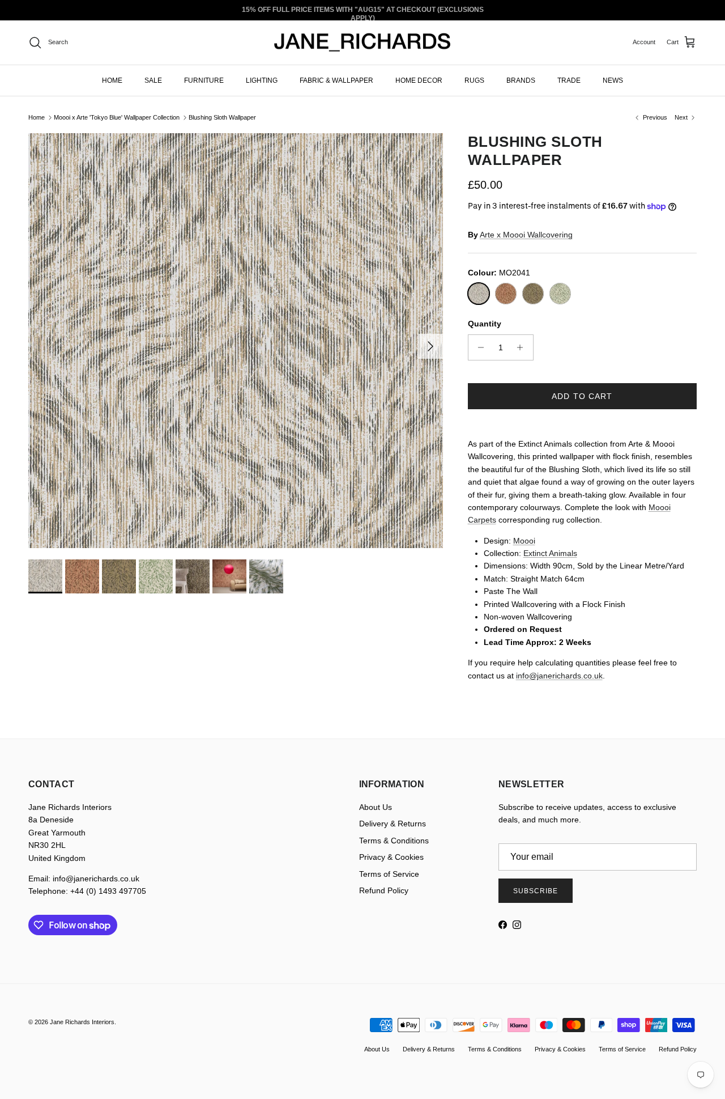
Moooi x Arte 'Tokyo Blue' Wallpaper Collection (117, 117)
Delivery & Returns (392, 823)
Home (36, 117)
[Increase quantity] (523, 347)
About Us (375, 807)
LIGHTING (262, 80)
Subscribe (535, 891)
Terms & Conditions (394, 840)
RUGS (474, 80)
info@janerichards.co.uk (559, 675)
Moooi (524, 540)
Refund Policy (383, 890)
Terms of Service (389, 874)
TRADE (569, 80)
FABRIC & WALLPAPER (336, 80)
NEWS (613, 80)
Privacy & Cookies (391, 857)
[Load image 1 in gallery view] (235, 340)
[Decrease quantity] (478, 347)
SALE (153, 80)
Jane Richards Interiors (82, 1022)
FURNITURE (204, 80)
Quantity (484, 323)
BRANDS (520, 80)
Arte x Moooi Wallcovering (526, 234)
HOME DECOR (418, 80)
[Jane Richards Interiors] (362, 42)
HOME (112, 80)
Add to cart (582, 396)
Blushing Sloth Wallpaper (222, 117)
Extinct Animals (550, 553)
